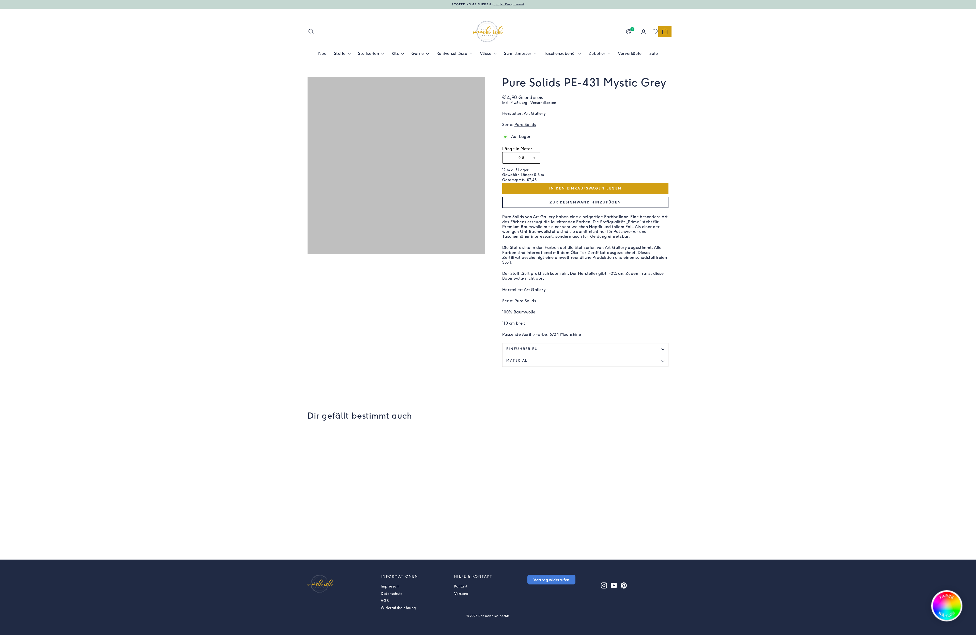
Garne (418, 53)
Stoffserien (369, 53)
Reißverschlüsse (452, 53)
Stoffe (340, 53)
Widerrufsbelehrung (398, 608)
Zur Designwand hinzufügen (585, 202)
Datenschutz (391, 594)
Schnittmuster (518, 53)
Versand (461, 594)
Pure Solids (525, 124)
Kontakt (461, 586)
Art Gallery (535, 113)
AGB (385, 601)
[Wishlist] (655, 31)
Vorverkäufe (630, 53)
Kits (396, 53)
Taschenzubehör (560, 53)
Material (517, 360)
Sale (653, 53)
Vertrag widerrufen (551, 579)
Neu (322, 53)
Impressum (390, 586)
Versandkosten (543, 103)
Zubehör (597, 53)
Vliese (486, 53)
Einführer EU (522, 349)
